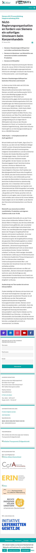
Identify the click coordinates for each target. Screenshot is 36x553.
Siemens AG (6, 16)
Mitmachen (25, 542)
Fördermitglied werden (9, 412)
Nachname (5, 352)
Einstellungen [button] (25, 550)
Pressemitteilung (17, 16)
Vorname (4, 345)
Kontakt (26, 540)
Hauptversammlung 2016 (10, 18)
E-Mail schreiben (7, 395)
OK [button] (5, 550)
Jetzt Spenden (6, 415)
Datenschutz (9, 540)
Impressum (18, 540)
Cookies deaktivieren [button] (14, 550)
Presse (33, 540)
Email (3, 358)
